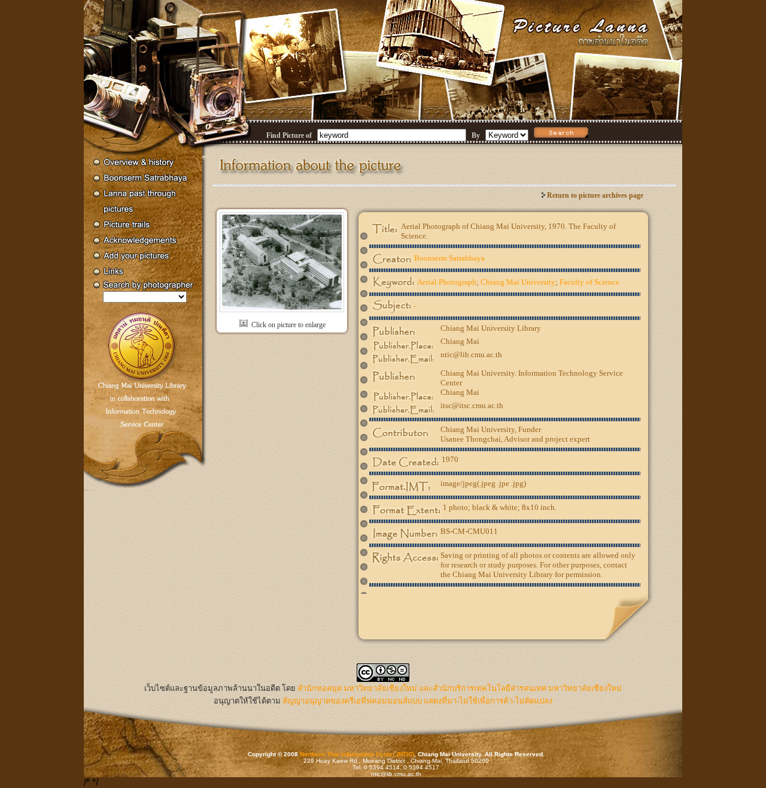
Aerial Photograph (446, 281)
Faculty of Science (589, 281)
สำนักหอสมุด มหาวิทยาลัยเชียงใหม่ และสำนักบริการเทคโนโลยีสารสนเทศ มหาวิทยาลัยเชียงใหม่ (459, 688)
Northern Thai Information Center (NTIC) (357, 754)
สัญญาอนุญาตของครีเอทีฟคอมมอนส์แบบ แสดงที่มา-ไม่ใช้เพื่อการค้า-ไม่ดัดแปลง (417, 700)
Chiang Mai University (518, 281)
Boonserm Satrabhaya (449, 257)
